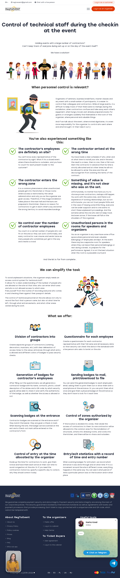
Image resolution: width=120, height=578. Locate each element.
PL (60, 573)
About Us (11, 522)
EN (6, 2)
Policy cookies (13, 530)
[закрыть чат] (115, 520)
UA (65, 573)
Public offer (49, 522)
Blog (9, 538)
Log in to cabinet (51, 526)
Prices (9, 534)
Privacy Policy (12, 526)
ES (54, 573)
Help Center (49, 530)
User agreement (51, 541)
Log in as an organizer (103, 9)
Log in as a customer (104, 2)
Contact (10, 551)
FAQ (8, 543)
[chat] (114, 563)
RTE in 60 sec (12, 547)
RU (71, 573)
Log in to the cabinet (53, 545)
